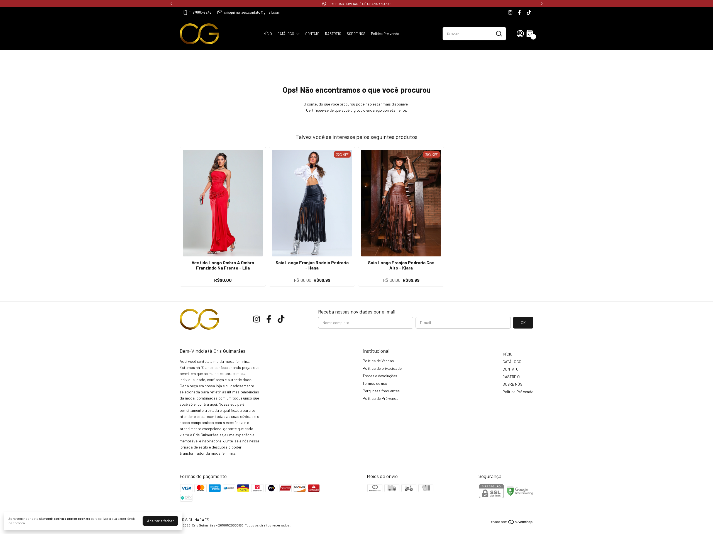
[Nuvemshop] (512, 522)
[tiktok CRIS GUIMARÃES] (528, 12)
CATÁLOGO (285, 33)
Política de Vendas (378, 360)
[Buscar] (498, 33)
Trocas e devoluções (380, 375)
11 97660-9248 (200, 12)
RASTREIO (333, 33)
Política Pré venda (385, 33)
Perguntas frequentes (381, 390)
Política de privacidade (382, 368)
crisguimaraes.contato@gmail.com (252, 12)
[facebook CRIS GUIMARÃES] (519, 12)
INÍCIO (267, 33)
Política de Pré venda (381, 398)
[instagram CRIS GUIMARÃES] (510, 12)
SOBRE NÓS (356, 33)
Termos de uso (375, 383)
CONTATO (312, 33)
